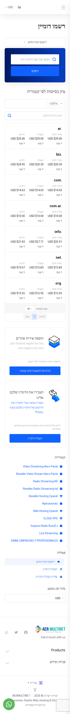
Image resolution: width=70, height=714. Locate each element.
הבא (27, 316)
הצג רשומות (41, 308)
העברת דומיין (50, 569)
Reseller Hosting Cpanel (43, 496)
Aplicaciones (50, 503)
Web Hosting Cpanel (45, 511)
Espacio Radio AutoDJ (44, 525)
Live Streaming (48, 533)
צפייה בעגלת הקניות (47, 576)
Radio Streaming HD (45, 481)
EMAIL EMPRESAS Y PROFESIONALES (34, 540)
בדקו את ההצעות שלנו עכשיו (35, 370)
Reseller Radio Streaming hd (40, 488)
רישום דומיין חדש (46, 561)
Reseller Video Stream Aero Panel (37, 473)
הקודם (42, 316)
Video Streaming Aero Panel (40, 466)
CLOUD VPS (50, 518)
